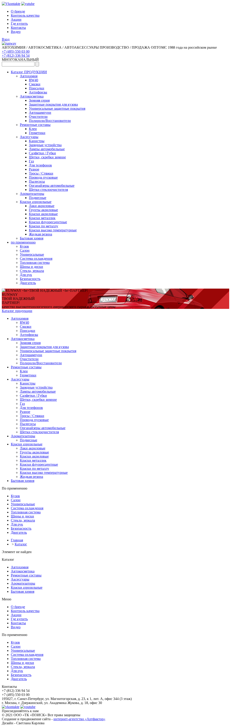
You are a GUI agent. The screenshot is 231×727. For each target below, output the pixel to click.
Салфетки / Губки (42, 153)
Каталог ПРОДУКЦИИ (29, 72)
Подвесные (37, 198)
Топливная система (35, 262)
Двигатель (28, 283)
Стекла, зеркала (32, 271)
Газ (31, 161)
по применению (23, 242)
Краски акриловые (43, 214)
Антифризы (38, 92)
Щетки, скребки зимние (47, 157)
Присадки (36, 88)
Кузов (24, 246)
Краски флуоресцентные (48, 222)
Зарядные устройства (45, 145)
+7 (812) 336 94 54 (16, 55)
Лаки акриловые (41, 206)
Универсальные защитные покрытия (57, 108)
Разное (34, 169)
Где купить (19, 23)
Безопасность (30, 279)
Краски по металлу (43, 226)
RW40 (33, 80)
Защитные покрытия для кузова (53, 104)
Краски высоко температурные (53, 230)
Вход (5, 39)
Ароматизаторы (32, 194)
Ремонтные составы (35, 125)
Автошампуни (40, 112)
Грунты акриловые (43, 210)
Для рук (26, 275)
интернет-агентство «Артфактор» (79, 719)
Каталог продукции (17, 311)
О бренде (18, 11)
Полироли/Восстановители (50, 121)
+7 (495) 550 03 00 (16, 51)
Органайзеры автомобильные (51, 185)
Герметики (37, 133)
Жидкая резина (40, 234)
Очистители (38, 117)
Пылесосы (37, 181)
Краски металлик (42, 218)
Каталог (21, 544)
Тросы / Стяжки (41, 173)
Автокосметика (32, 96)
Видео (16, 32)
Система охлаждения (36, 258)
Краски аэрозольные (35, 202)
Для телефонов (40, 165)
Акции (16, 19)
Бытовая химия (31, 238)
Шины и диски (31, 267)
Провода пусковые (43, 177)
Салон (25, 250)
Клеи (33, 129)
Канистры (36, 141)
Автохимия (28, 76)
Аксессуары (29, 137)
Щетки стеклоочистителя (48, 189)
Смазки (34, 84)
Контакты (18, 28)
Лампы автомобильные (47, 149)
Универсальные (32, 254)
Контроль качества (25, 15)
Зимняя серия (39, 100)
